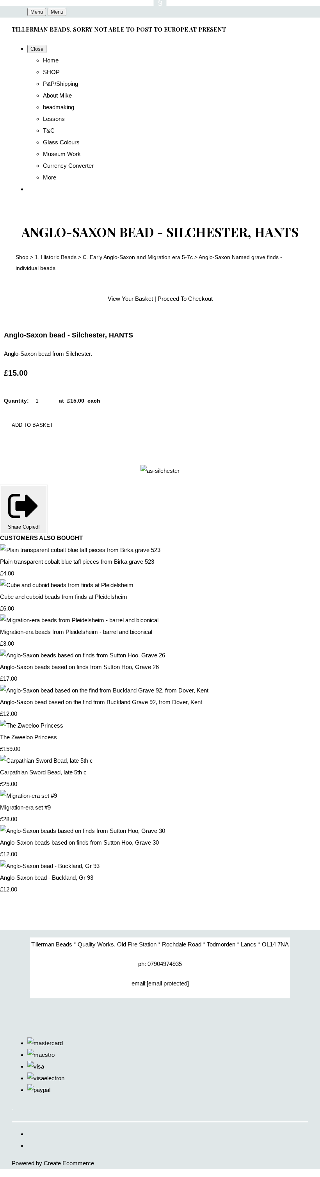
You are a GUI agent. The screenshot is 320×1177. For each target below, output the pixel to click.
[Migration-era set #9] (28, 795)
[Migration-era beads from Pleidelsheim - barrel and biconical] (79, 620)
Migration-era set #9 (25, 807)
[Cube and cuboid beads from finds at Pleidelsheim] (66, 585)
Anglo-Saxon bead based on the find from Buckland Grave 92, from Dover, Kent (101, 702)
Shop (22, 257)
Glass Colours (61, 142)
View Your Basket (130, 298)
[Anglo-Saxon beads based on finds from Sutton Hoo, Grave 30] (82, 830)
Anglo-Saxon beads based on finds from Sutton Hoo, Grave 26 (79, 667)
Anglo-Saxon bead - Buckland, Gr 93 (46, 877)
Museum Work (62, 154)
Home (51, 60)
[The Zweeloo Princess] (31, 725)
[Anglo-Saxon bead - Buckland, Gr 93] (50, 866)
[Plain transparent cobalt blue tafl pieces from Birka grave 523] (80, 550)
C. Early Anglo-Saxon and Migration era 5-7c (138, 257)
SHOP (51, 72)
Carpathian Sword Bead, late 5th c (43, 772)
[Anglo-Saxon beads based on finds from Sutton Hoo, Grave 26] (82, 655)
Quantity (15, 401)
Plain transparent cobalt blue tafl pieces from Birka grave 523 (77, 561)
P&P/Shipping (60, 83)
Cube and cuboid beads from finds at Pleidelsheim (63, 596)
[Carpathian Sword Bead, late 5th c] (46, 760)
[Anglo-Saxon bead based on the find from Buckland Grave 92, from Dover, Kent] (104, 690)
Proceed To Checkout (185, 298)
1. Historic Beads (55, 257)
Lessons (54, 118)
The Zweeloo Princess (28, 737)
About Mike (57, 95)
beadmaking (58, 107)
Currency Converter (68, 165)
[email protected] (168, 983)
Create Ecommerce (69, 1163)
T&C (49, 130)
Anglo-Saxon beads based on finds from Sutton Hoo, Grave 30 (79, 842)
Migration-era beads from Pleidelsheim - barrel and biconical (76, 631)
